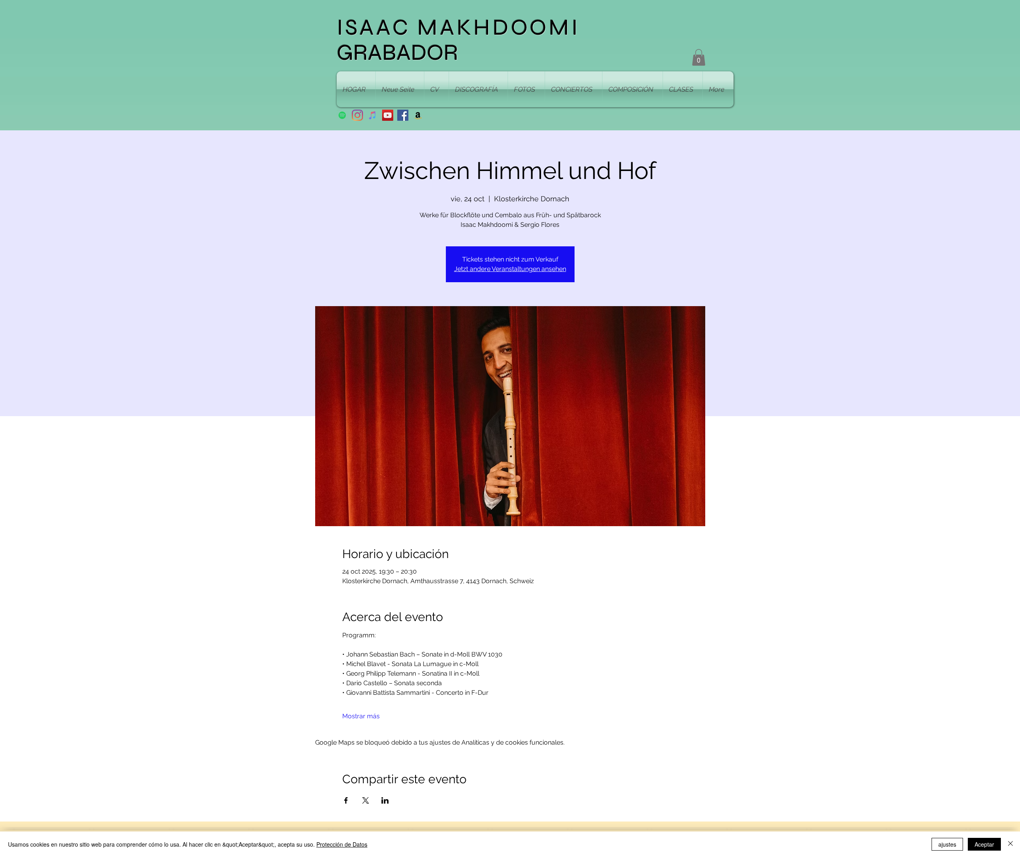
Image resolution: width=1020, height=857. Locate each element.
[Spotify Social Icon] (342, 115)
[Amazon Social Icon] (418, 115)
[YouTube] (387, 115)
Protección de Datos (341, 844)
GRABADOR (397, 52)
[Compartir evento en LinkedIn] (385, 800)
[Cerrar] (1010, 844)
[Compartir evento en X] (365, 800)
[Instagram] (357, 115)
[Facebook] (402, 115)
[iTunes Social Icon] (372, 115)
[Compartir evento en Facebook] (346, 800)
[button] (699, 57)
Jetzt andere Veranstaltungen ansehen (510, 269)
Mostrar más (361, 716)
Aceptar (984, 844)
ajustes (947, 844)
